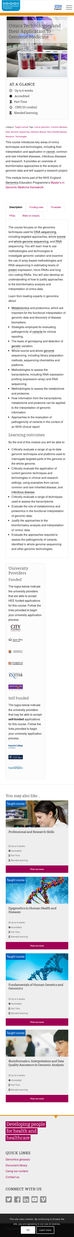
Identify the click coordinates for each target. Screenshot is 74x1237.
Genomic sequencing (20, 131)
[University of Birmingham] (19, 658)
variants (37, 332)
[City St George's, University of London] (19, 634)
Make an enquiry (31, 215)
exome (61, 236)
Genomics (12, 182)
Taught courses (21, 126)
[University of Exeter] (19, 681)
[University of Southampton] (19, 774)
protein (12, 270)
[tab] (16, 207)
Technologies (21, 136)
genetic (16, 346)
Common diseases (59, 126)
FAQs (12, 215)
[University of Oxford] (19, 762)
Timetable (56, 207)
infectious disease (22, 492)
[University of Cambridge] (19, 669)
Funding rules (36, 207)
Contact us (12, 1177)
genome (49, 351)
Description (15, 207)
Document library (16, 1165)
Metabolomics (20, 308)
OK (28, 1229)
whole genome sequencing (31, 241)
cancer (50, 151)
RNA (59, 241)
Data (8, 131)
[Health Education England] (49, 9)
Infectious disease (38, 131)
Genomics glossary (18, 1159)
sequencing (48, 232)
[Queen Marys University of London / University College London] (19, 646)
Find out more (37, 869)
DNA (37, 232)
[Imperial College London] (19, 752)
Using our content (17, 1171)
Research (10, 136)
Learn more (45, 1229)
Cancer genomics (42, 126)
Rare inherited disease (57, 131)
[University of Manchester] (19, 693)
